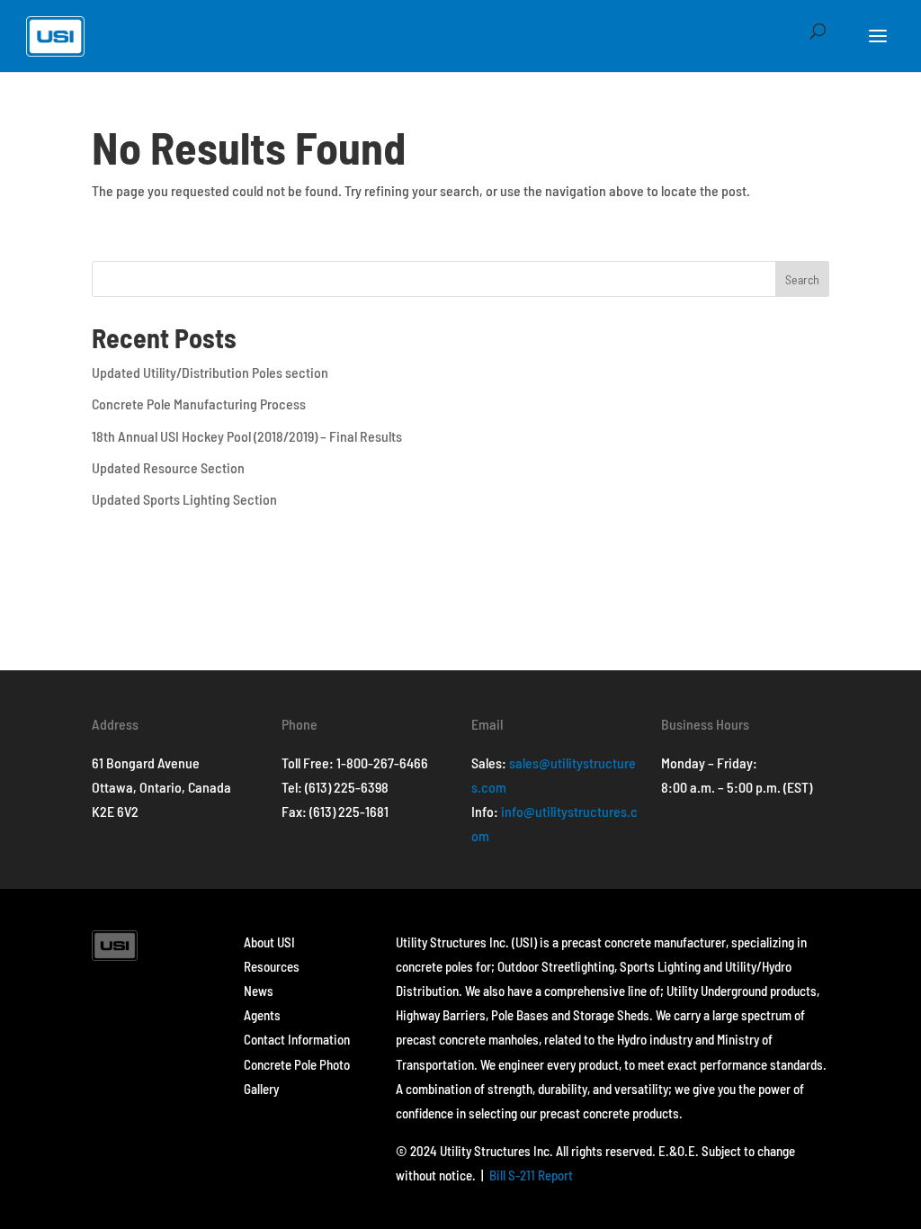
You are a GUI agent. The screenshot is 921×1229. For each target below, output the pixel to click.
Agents (262, 1015)
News (258, 990)
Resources (272, 966)
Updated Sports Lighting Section (184, 498)
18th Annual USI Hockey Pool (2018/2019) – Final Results (247, 435)
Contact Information (297, 1039)
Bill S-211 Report (531, 1175)
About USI (269, 942)
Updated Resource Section (168, 467)
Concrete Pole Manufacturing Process (199, 403)
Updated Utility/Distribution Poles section (210, 372)
